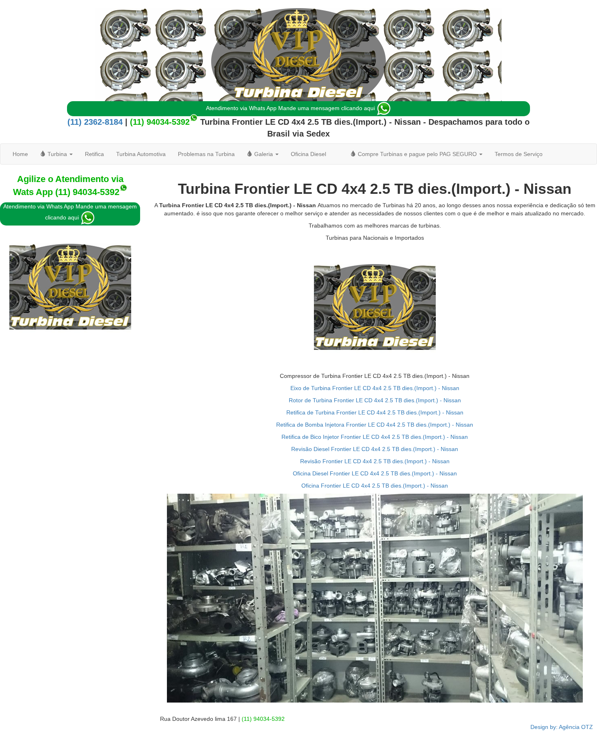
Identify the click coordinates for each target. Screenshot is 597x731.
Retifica (94, 154)
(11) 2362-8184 (95, 121)
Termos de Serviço (519, 154)
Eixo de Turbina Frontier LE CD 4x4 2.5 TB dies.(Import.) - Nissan (374, 388)
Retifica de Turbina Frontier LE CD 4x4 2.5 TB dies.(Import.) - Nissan (374, 412)
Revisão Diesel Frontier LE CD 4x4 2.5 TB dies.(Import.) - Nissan (374, 449)
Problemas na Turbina (206, 154)
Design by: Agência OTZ (561, 727)
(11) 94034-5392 (160, 121)
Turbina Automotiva (141, 154)
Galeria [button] (264, 154)
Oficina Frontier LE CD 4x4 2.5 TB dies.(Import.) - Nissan (374, 485)
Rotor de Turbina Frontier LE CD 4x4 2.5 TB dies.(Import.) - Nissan (375, 400)
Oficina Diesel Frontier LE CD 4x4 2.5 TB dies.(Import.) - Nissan (375, 473)
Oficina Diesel (308, 154)
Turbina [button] (57, 154)
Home (20, 154)
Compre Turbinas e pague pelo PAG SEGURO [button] (417, 154)
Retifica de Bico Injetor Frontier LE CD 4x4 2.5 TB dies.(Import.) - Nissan (374, 437)
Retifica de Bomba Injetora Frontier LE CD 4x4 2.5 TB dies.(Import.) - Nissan (374, 424)
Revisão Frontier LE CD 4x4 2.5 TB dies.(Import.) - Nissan (375, 461)
